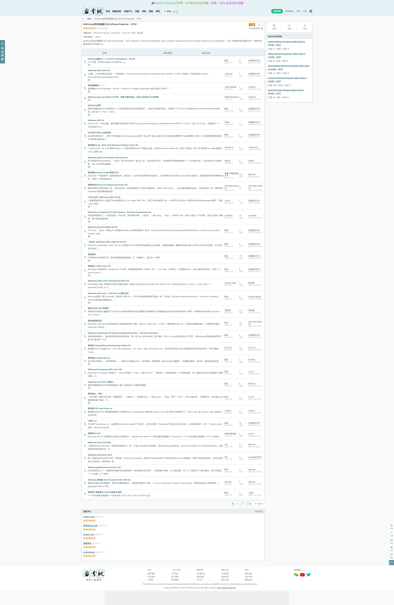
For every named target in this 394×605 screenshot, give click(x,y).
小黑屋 (150, 580)
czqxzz (228, 410)
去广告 (199, 580)
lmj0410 (252, 87)
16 (240, 323)
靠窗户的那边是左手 (232, 174)
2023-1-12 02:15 (254, 99)
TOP (392, 562)
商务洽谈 (225, 580)
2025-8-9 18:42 (254, 177)
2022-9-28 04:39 (254, 399)
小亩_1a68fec (231, 87)
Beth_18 (251, 174)
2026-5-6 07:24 (254, 137)
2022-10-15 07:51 (255, 232)
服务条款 (248, 573)
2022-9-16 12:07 (254, 425)
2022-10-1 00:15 (254, 337)
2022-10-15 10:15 (255, 386)
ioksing (228, 482)
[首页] (93, 11)
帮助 (158, 11)
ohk (226, 444)
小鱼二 (251, 493)
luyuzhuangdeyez (255, 322)
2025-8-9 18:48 (254, 447)
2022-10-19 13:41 (255, 218)
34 (240, 174)
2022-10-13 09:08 (255, 246)
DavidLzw (229, 147)
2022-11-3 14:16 (254, 313)
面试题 (140, 33)
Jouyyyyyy (253, 147)
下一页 (258, 504)
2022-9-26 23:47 (254, 362)
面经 (134, 33)
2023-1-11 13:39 (254, 89)
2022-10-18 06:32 (255, 299)
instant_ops (88, 517)
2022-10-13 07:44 (255, 258)
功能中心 (128, 11)
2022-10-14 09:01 (255, 472)
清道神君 (87, 543)
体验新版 (277, 11)
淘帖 (89, 19)
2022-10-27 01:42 (255, 124)
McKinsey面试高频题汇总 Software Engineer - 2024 (110, 24)
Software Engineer (101, 33)
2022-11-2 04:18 (254, 111)
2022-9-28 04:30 (254, 436)
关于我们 (175, 573)
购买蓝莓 (200, 576)
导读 (108, 11)
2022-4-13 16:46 (254, 495)
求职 (144, 11)
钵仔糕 (251, 283)
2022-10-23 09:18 (255, 350)
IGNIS (227, 122)
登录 (298, 11)
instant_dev (88, 534)
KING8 (227, 161)
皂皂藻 (228, 310)
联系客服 (175, 580)
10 (240, 215)
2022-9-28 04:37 (254, 374)
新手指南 (151, 573)
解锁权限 (117, 11)
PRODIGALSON (231, 97)
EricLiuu (228, 347)
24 (240, 310)
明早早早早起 (231, 434)
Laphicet (228, 74)
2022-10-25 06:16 (255, 163)
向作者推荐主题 (256, 28)
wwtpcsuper (89, 552)
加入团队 (175, 576)
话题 (137, 11)
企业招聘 (225, 573)
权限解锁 (289, 11)
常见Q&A (151, 576)
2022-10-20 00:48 (255, 190)
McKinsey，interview (120, 33)
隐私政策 (248, 580)
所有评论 (259, 511)
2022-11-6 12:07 (254, 149)
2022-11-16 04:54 (254, 76)
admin (98, 37)
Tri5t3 (227, 200)
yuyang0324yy (255, 457)
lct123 (251, 371)
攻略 (151, 11)
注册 (305, 11)
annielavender (254, 296)
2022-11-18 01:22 (254, 271)
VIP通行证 (201, 573)
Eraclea (251, 359)
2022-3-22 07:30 (254, 484)
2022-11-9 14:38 (254, 63)
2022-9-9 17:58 (254, 459)
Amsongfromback (232, 187)
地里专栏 (225, 576)
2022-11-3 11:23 (254, 203)
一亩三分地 (83, 18)
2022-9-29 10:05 (254, 413)
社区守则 (248, 576)
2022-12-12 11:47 (254, 326)
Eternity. (252, 383)
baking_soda (230, 283)
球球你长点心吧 (90, 526)
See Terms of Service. (226, 588)
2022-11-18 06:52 (254, 285)
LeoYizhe (229, 215)
